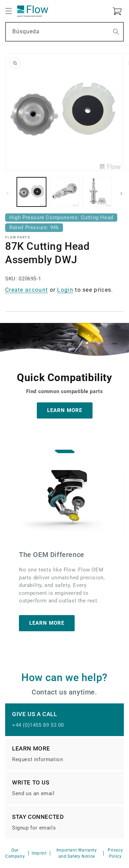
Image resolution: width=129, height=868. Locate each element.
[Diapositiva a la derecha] (121, 193)
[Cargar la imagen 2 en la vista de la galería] (64, 192)
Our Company (15, 853)
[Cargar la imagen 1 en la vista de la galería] (31, 192)
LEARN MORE (64, 410)
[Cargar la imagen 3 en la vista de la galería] (97, 192)
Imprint (39, 853)
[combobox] (64, 31)
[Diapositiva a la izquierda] (7, 193)
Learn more (46, 623)
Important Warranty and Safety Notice (76, 853)
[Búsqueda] (115, 31)
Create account (26, 290)
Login (65, 290)
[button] (8, 11)
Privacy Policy (115, 853)
